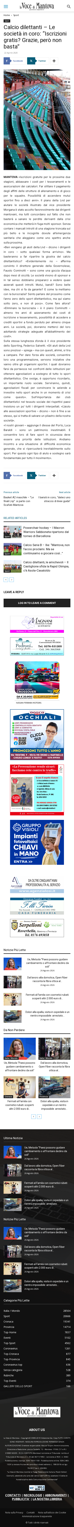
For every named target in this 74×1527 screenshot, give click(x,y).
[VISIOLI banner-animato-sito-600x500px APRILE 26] (37, 863)
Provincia (44, 1096)
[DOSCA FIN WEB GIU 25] (37, 759)
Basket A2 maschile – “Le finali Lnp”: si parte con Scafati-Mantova (19, 501)
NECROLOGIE (33, 1495)
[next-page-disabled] (11, 579)
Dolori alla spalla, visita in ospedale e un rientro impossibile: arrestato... (54, 1105)
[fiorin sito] (37, 913)
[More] (54, 60)
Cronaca (8, 1096)
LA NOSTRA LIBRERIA (47, 1499)
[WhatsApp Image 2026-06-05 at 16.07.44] (37, 704)
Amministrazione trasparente (37, 1516)
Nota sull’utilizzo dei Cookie (52, 1512)
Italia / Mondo (11, 1058)
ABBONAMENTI (56, 1495)
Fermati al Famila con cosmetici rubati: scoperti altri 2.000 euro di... (19, 1105)
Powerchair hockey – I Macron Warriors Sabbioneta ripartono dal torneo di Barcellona (46, 532)
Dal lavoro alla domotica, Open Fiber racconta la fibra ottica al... (54, 1066)
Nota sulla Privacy (14, 1512)
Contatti (31, 1512)
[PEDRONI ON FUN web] (37, 654)
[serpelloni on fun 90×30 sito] (37, 936)
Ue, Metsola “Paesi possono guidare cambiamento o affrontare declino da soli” (47, 963)
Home (7, 15)
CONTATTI (13, 1495)
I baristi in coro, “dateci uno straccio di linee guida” (54, 499)
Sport (16, 15)
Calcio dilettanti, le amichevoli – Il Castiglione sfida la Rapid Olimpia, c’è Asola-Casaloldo (46, 566)
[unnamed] (37, 892)
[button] (5, 6)
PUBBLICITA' (21, 1499)
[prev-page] (6, 579)
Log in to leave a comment (37, 602)
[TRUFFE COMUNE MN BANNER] (37, 814)
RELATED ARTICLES (15, 518)
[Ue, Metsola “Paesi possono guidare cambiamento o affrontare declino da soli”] (13, 964)
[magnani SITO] (37, 631)
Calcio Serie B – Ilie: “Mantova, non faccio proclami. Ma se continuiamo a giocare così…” (46, 549)
